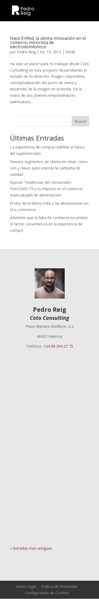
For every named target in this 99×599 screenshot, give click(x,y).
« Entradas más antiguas (31, 548)
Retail (70, 51)
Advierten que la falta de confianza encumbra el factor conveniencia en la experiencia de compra (48, 224)
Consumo (23, 473)
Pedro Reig (26, 51)
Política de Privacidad (59, 586)
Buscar (80, 121)
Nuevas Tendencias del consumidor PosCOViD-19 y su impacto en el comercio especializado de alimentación (46, 189)
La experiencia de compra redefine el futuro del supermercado (49, 367)
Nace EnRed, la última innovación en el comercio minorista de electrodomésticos (48, 42)
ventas (51, 473)
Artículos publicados (32, 380)
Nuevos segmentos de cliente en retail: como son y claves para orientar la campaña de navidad (49, 168)
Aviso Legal (26, 586)
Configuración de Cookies (47, 592)
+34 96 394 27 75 (58, 346)
